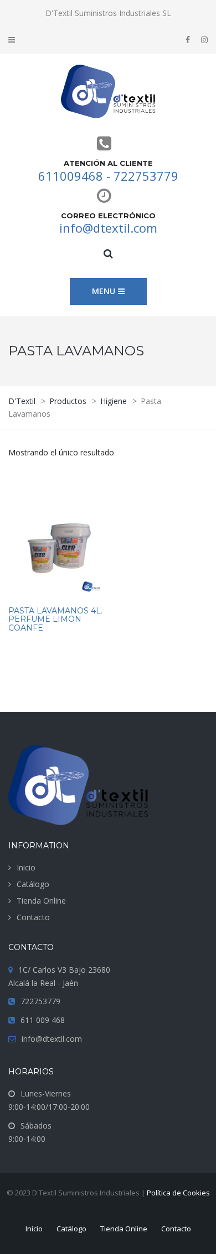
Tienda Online (41, 900)
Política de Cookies (178, 1193)
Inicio (26, 867)
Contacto (33, 917)
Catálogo (33, 884)
